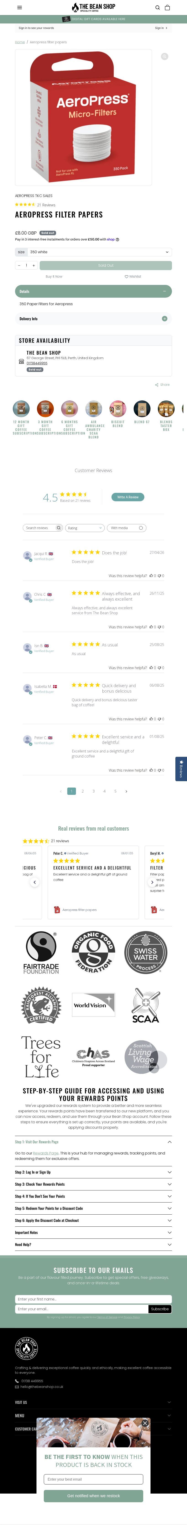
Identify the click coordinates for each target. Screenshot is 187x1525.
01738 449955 (32, 1381)
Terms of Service (107, 1317)
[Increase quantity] (34, 265)
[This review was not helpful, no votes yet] (159, 575)
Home (20, 42)
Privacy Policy (132, 1317)
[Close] (145, 1423)
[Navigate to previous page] (60, 791)
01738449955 (37, 363)
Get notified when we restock (93, 1496)
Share (165, 384)
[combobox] (85, 528)
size (21, 252)
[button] (24, 7)
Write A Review (127, 497)
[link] (93, 909)
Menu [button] (19, 1415)
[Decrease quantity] (19, 265)
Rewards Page (46, 1153)
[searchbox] (39, 527)
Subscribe (160, 1309)
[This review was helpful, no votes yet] (151, 575)
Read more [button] (109, 891)
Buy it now (54, 276)
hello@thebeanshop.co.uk (42, 1386)
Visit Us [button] (21, 1402)
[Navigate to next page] (126, 791)
